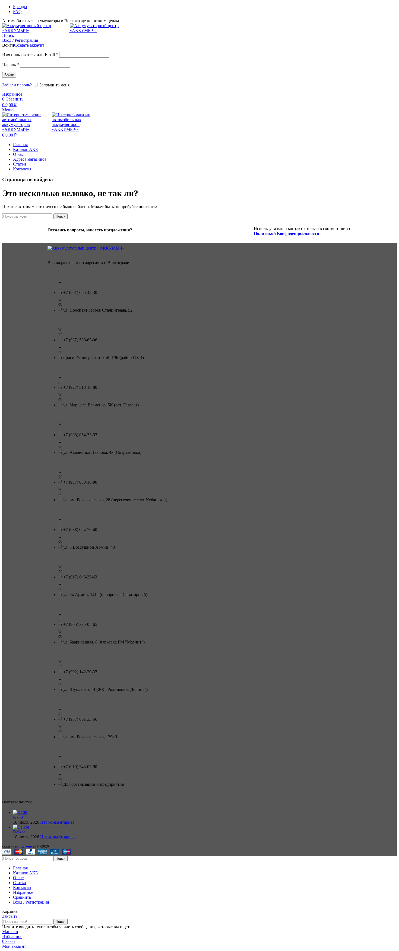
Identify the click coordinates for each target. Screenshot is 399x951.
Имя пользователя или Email (30, 54)
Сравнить (22, 897)
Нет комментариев (57, 822)
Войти (9, 75)
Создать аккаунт (29, 45)
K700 (18, 817)
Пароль (10, 64)
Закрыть (9, 916)
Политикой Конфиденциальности (286, 233)
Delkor (19, 832)
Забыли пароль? (17, 85)
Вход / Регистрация (31, 902)
